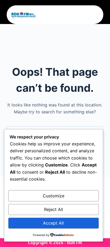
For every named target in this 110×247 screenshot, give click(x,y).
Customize (53, 195)
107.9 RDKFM (55, 14)
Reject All (53, 209)
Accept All (53, 223)
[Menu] (96, 14)
